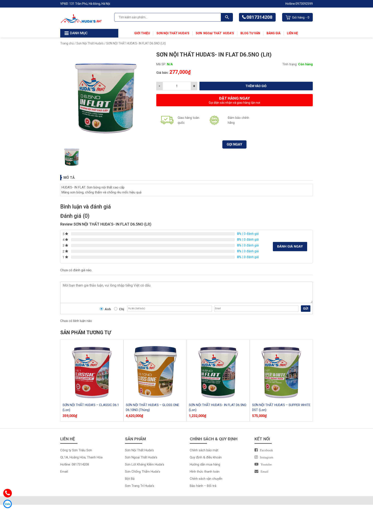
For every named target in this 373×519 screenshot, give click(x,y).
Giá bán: (162, 73)
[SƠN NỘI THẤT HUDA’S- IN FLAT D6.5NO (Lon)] (218, 371)
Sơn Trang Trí (135, 486)
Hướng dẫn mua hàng (205, 464)
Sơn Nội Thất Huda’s (172, 33)
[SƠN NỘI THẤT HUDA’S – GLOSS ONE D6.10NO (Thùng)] (155, 371)
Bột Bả (129, 479)
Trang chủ (67, 43)
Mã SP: (161, 64)
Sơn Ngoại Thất (209, 33)
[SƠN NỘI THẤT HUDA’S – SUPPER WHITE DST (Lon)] (281, 371)
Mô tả (69, 178)
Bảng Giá (273, 33)
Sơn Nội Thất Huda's (90, 43)
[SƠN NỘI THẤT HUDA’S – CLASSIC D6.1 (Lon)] (92, 371)
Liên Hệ (292, 33)
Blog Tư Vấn (250, 33)
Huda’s (228, 33)
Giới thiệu (142, 33)
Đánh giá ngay (290, 246)
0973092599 (304, 3)
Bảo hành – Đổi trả (203, 486)
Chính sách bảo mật (204, 450)
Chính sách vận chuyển (206, 479)
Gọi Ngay (234, 144)
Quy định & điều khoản (206, 457)
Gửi (305, 308)
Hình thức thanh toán (205, 472)
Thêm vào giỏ (256, 86)
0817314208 (259, 17)
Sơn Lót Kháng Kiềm (140, 464)
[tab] (186, 177)
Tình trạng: (289, 64)
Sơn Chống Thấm (138, 472)
